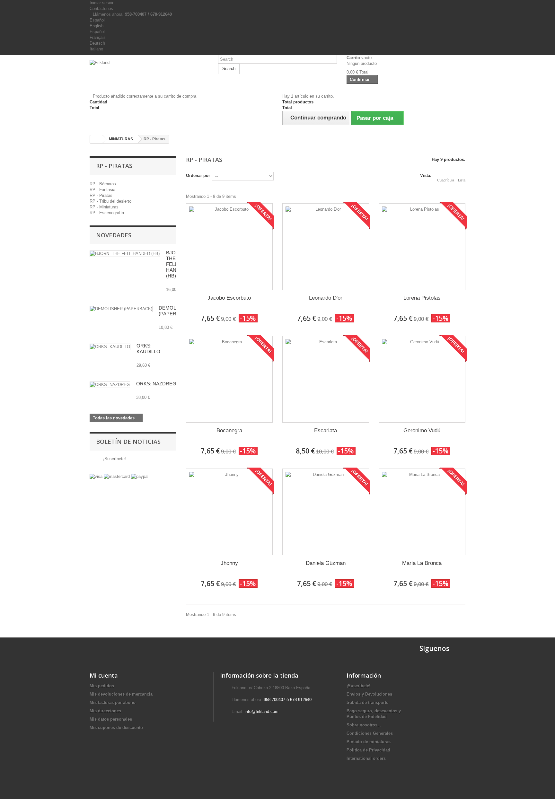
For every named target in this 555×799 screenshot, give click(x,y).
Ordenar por (198, 175)
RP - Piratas (101, 195)
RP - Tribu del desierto (110, 201)
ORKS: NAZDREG (156, 383)
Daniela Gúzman (326, 563)
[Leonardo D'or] (326, 246)
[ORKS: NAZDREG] (110, 385)
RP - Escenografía (107, 212)
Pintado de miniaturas (369, 741)
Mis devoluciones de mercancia (121, 694)
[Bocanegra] (229, 379)
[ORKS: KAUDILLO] (110, 347)
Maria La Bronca (422, 563)
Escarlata (325, 430)
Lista (461, 180)
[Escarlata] (326, 379)
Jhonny (229, 563)
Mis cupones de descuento (116, 727)
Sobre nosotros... (364, 725)
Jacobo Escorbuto (229, 298)
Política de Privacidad (368, 750)
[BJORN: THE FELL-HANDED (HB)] (125, 253)
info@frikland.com (261, 711)
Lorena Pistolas (422, 298)
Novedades (113, 235)
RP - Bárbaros (103, 183)
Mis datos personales (111, 719)
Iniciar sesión (102, 2)
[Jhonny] (229, 512)
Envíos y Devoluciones (369, 694)
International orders (366, 758)
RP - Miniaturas (104, 207)
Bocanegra (229, 430)
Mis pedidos (102, 685)
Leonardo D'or (325, 298)
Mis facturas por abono (113, 702)
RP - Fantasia (102, 189)
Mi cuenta (104, 675)
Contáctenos (101, 8)
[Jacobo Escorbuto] (229, 246)
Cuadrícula (445, 180)
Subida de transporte (367, 702)
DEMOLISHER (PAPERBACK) (175, 310)
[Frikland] (149, 71)
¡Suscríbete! (114, 458)
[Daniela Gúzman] (326, 512)
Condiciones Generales (370, 733)
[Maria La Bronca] (422, 512)
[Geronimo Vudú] (422, 379)
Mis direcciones (105, 710)
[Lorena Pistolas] (422, 246)
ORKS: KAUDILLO (148, 348)
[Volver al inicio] (96, 139)
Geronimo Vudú (421, 430)
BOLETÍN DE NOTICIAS (128, 441)
